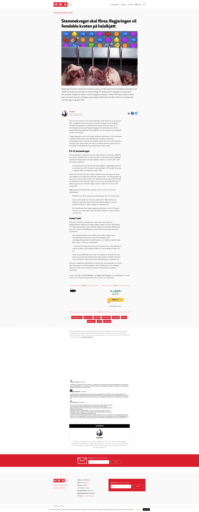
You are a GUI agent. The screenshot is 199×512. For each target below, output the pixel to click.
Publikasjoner (115, 4)
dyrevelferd (107, 317)
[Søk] (144, 4)
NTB (70, 190)
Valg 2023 (107, 321)
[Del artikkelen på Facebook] (132, 113)
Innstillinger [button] (138, 509)
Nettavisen (118, 157)
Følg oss (123, 4)
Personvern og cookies (59, 488)
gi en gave (120, 275)
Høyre (124, 317)
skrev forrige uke (76, 136)
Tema (139, 4)
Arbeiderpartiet (77, 317)
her (100, 278)
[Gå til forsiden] (61, 480)
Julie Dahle (72, 111)
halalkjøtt (116, 317)
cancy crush (89, 317)
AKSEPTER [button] (146, 509)
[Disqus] (99, 358)
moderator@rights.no (87, 337)
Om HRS (130, 4)
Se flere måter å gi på (114, 306)
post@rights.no (85, 482)
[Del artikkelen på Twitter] (136, 113)
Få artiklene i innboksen (97, 458)
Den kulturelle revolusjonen (63, 13)
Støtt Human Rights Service (61, 485)
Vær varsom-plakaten (88, 496)
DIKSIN (97, 317)
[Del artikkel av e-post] (128, 113)
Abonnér (116, 462)
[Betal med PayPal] (115, 300)
